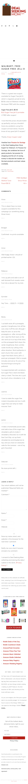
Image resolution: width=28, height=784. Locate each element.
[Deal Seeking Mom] (14, 16)
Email (4, 520)
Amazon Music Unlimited (11, 654)
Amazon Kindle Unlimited (12, 657)
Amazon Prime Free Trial (11, 651)
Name (4, 513)
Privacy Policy (14, 741)
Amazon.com (4, 764)
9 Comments (11, 73)
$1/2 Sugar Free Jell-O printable (12, 112)
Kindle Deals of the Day (11, 642)
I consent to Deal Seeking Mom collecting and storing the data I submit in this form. (13, 561)
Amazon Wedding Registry (12, 664)
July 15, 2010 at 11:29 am (7, 464)
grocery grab (9, 169)
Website (4, 527)
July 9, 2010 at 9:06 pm (6, 394)
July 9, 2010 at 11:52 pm (7, 422)
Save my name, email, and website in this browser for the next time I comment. (12, 539)
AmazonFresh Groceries (11, 648)
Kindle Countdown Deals (11, 645)
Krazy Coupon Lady (14, 137)
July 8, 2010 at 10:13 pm (7, 230)
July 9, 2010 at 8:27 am (6, 319)
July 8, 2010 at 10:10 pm (7, 202)
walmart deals (10, 171)
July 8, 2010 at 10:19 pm (7, 250)
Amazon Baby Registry (11, 660)
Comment (5, 494)
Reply (3, 218)
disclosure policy (5, 768)
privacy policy (14, 768)
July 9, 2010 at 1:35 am (6, 299)
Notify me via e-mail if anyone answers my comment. (12, 549)
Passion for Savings (18, 142)
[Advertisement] (14, 44)
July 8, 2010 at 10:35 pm (7, 273)
